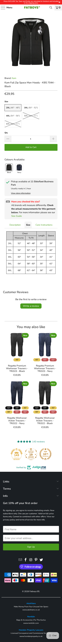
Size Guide (16, 216)
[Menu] (1, 7)
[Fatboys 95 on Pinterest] (36, 560)
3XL (31, 107)
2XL (13, 107)
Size (28, 224)
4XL (13, 115)
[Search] (51, 7)
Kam (14, 78)
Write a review (31, 306)
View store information (21, 193)
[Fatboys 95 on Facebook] (25, 560)
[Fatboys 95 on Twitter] (41, 560)
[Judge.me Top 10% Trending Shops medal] (45, 454)
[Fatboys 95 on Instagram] (31, 560)
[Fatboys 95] (30, 7)
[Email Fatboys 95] (20, 560)
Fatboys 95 (34, 591)
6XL (13, 124)
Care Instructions (44, 224)
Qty (6, 132)
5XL (31, 115)
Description (15, 224)
